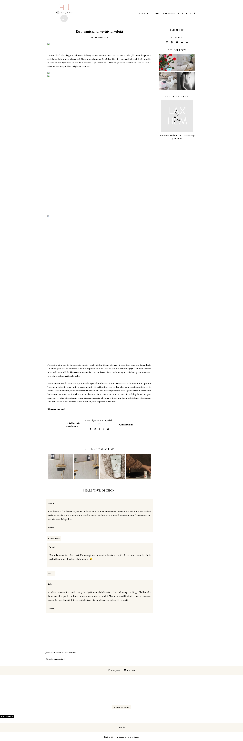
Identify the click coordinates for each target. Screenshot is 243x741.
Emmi (52, 547)
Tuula (50, 503)
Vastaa (51, 527)
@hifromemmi (169, 13)
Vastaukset (54, 538)
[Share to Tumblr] (99, 429)
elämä (87, 420)
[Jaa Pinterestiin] (103, 429)
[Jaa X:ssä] (95, 429)
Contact (156, 13)
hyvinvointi (97, 420)
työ (99, 423)
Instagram (115, 670)
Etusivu (122, 727)
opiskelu (109, 420)
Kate (136, 737)
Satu (49, 584)
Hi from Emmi (117, 737)
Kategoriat (143, 13)
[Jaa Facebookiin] (90, 429)
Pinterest (131, 670)
